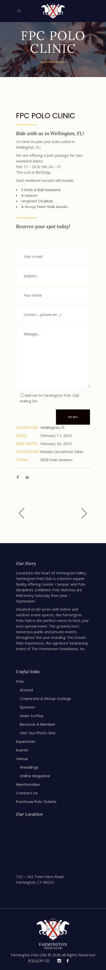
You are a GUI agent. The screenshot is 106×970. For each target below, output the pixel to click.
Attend (26, 690)
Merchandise (28, 784)
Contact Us (26, 793)
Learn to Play (31, 715)
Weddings (29, 767)
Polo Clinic (74, 451)
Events (22, 750)
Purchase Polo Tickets (36, 801)
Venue (22, 758)
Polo (20, 681)
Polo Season (61, 459)
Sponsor (27, 707)
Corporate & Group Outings (45, 698)
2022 (44, 459)
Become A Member (37, 724)
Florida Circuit (52, 451)
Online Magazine (35, 775)
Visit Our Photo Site (37, 732)
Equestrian (25, 741)
